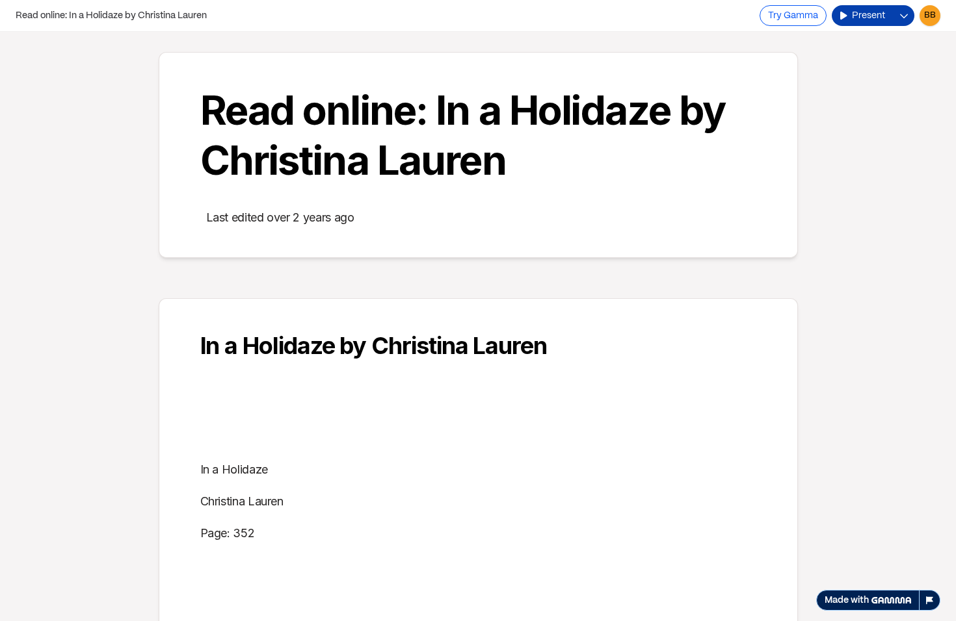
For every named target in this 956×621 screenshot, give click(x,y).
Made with (847, 600)
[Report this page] (930, 600)
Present (868, 15)
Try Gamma (793, 15)
